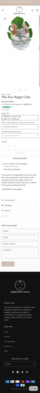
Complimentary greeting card (11, 131)
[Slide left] (15, 90)
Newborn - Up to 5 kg (12, 116)
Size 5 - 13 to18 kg (11, 119)
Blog (5, 351)
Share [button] (6, 216)
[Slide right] (25, 90)
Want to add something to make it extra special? (18, 122)
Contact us (8, 346)
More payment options (20, 158)
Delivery (7, 337)
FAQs (6, 332)
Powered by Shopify (25, 389)
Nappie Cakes (17, 389)
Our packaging (9, 341)
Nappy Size (5, 113)
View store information (12, 169)
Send (8, 264)
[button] (2, 10)
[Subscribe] (33, 364)
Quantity (4, 141)
